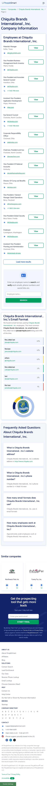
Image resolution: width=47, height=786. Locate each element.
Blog (3, 660)
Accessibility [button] (6, 778)
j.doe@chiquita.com (12, 370)
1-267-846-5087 (11, 729)
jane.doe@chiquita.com (13, 351)
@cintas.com (11, 187)
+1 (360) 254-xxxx (13, 208)
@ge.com (10, 107)
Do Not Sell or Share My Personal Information (19, 697)
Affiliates (5, 656)
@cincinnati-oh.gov (14, 253)
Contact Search (7, 666)
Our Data (5, 673)
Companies (12, 9)
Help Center (6, 694)
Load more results (23, 262)
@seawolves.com (13, 156)
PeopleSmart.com (32, 633)
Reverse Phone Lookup (10, 677)
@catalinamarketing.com (16, 173)
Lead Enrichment (8, 670)
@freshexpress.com (14, 204)
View (36, 48)
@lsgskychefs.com (14, 53)
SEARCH (23, 300)
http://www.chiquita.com (24, 461)
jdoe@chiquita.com (11, 342)
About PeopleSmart (9, 653)
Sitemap (5, 704)
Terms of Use (27, 630)
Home (3, 9)
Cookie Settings (8, 784)
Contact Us (6, 690)
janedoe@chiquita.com (13, 388)
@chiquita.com (12, 70)
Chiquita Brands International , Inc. (31, 9)
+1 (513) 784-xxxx (13, 90)
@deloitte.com (12, 142)
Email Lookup (7, 680)
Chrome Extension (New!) (11, 684)
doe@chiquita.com (11, 379)
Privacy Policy (39, 630)
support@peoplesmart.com (15, 726)
